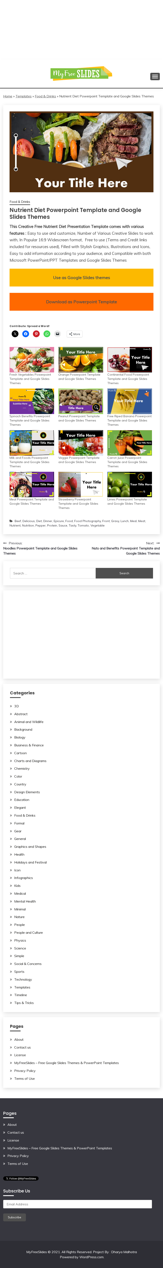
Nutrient (15, 525)
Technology (23, 979)
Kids (17, 885)
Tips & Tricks (24, 1003)
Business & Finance (29, 745)
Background (23, 729)
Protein (52, 525)
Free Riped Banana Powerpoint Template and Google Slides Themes (129, 420)
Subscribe (14, 1217)
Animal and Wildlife (29, 722)
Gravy (115, 521)
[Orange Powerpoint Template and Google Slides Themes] (80, 359)
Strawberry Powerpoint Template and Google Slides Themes (78, 503)
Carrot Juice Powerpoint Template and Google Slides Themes (127, 462)
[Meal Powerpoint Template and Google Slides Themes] (32, 484)
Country (20, 784)
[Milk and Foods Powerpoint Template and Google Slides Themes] (32, 443)
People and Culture (28, 932)
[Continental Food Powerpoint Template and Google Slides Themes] (129, 359)
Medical (20, 893)
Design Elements (27, 792)
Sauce (63, 525)
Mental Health (25, 901)
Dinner (47, 521)
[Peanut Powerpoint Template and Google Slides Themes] (80, 401)
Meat (141, 521)
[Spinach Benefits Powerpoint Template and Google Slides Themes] (32, 401)
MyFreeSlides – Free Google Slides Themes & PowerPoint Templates (66, 1063)
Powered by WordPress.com (82, 1257)
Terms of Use (24, 1078)
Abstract (21, 714)
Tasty (72, 525)
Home (7, 96)
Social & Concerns (28, 964)
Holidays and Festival (30, 862)
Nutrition (28, 525)
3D (16, 706)
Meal (133, 521)
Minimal (20, 909)
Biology (19, 737)
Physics (20, 940)
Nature (19, 917)
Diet (39, 521)
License (20, 1055)
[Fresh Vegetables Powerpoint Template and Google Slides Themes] (32, 359)
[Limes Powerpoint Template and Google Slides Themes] (129, 484)
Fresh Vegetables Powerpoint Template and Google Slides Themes (30, 379)
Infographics (23, 878)
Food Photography (87, 521)
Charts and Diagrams (30, 761)
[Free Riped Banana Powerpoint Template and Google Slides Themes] (129, 401)
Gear (17, 831)
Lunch (125, 521)
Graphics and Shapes (30, 846)
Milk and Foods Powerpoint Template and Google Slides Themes (29, 462)
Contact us (22, 1047)
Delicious (28, 521)
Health (19, 854)
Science (20, 948)
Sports (19, 971)
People (19, 925)
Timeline (20, 995)
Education (21, 800)
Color (18, 776)
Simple (19, 956)
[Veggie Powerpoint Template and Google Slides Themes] (80, 443)
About (19, 1039)
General (20, 839)
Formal (19, 823)
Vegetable (97, 525)
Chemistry (22, 768)
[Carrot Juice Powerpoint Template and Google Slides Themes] (129, 443)
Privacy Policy (25, 1071)
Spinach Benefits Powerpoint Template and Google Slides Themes (30, 420)
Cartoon (20, 753)
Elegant (20, 807)
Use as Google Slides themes (81, 277)
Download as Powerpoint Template (81, 301)
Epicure (59, 521)
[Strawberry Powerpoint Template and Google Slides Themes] (80, 484)
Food (69, 521)
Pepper (40, 525)
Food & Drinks (45, 96)
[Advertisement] (81, 29)
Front (106, 521)
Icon (17, 870)
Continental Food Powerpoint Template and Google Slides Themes (128, 379)
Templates (23, 96)
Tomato (83, 525)
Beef (18, 521)
